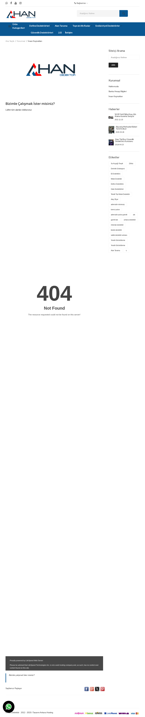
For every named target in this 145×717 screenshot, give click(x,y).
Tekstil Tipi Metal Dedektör (120, 194)
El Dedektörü (115, 174)
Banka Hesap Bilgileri (118, 91)
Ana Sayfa (10, 41)
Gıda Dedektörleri (117, 189)
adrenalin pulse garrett (119, 215)
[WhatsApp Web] (7, 3)
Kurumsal (21, 41)
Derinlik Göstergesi (118, 169)
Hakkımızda (114, 86)
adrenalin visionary (118, 204)
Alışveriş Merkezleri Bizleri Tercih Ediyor (126, 127)
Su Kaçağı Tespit (117, 164)
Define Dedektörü (117, 184)
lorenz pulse (115, 210)
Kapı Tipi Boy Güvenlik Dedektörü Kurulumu (124, 140)
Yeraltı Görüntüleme (118, 240)
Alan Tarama (115, 251)
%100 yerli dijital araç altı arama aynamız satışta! (125, 115)
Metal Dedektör (116, 179)
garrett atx (114, 220)
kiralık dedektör (116, 230)
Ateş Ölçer (114, 199)
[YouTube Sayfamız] (16, 3)
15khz (131, 164)
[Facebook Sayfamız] (11, 3)
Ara (113, 65)
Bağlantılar (81, 3)
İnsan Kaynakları (116, 96)
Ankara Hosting (46, 712)
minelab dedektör (117, 225)
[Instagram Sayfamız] (20, 3)
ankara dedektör (130, 220)
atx (134, 215)
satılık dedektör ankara (119, 235)
